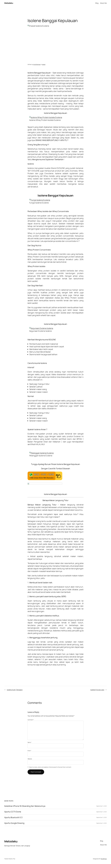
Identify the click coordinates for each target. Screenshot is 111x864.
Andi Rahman (36, 64)
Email (29, 750)
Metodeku (8, 3)
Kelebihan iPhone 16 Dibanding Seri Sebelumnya (24, 806)
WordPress (104, 859)
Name (29, 742)
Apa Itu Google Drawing (14, 823)
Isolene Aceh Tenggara (14, 690)
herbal (43, 64)
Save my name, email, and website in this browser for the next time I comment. (50, 767)
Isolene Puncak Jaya (97, 690)
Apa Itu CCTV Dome (12, 812)
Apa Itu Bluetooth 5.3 (13, 817)
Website (30, 759)
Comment (31, 720)
